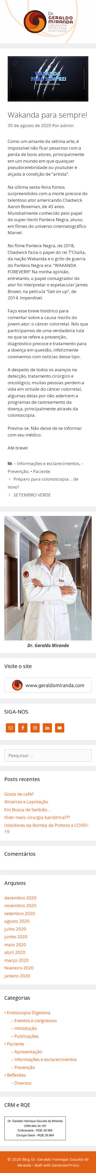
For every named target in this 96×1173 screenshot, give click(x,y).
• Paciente (40, 471)
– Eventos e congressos (34, 1020)
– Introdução (24, 1028)
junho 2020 (15, 937)
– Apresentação (26, 1052)
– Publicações (25, 1036)
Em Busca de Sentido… (27, 810)
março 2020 (16, 960)
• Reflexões (15, 1075)
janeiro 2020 (17, 976)
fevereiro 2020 (19, 968)
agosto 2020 (16, 921)
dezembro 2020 (20, 898)
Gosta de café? (19, 794)
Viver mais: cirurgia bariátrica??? (37, 817)
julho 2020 (15, 929)
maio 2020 (15, 945)
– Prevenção (23, 1067)
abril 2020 (14, 952)
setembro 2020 (19, 913)
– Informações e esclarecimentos (46, 463)
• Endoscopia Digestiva (27, 1013)
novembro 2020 (20, 905)
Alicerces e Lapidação (26, 802)
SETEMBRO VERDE (32, 495)
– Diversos (21, 1083)
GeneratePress (65, 1165)
